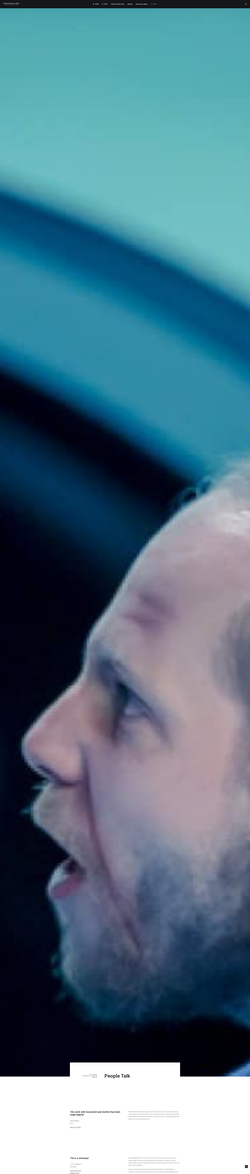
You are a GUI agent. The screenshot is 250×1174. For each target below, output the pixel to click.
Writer (130, 4)
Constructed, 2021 (75, 1171)
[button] (246, 4)
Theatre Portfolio (117, 4)
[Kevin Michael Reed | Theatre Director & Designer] (11, 4)
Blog (106, 4)
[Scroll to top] (246, 1166)
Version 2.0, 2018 (75, 1127)
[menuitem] (95, 4)
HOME (97, 4)
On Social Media (141, 4)
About (155, 4)
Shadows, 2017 (74, 1173)
